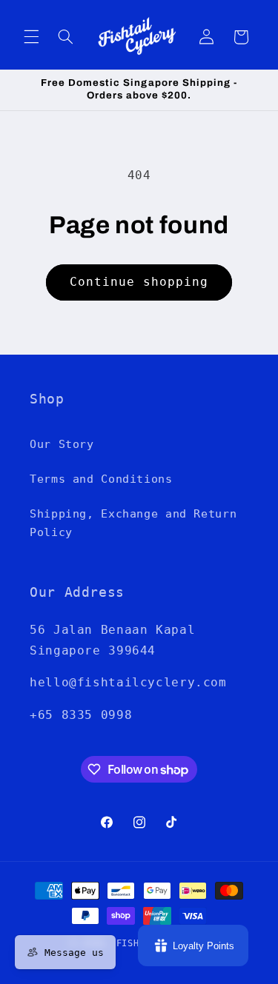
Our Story (62, 444)
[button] (31, 37)
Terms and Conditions (101, 478)
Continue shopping (139, 282)
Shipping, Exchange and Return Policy (133, 523)
